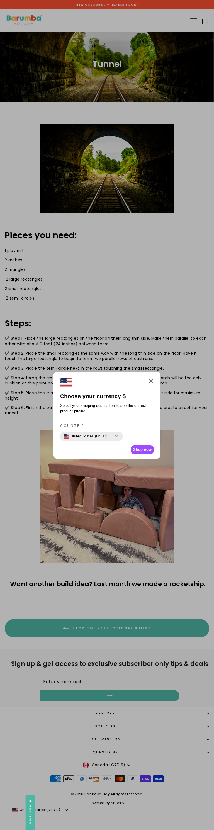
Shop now (142, 449)
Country (72, 426)
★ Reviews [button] (30, 812)
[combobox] (86, 436)
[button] (151, 381)
